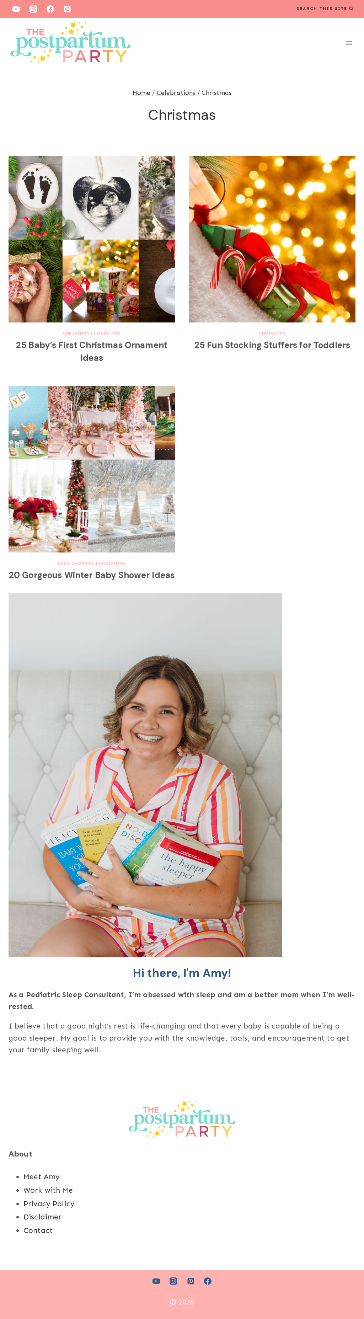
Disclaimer (42, 1217)
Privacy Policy (49, 1203)
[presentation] (92, 239)
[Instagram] (33, 8)
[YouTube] (16, 8)
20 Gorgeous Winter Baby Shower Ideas (92, 575)
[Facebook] (50, 8)
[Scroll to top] (345, 1290)
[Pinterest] (67, 8)
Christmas (76, 333)
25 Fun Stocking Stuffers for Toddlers (272, 345)
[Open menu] (348, 42)
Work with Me (48, 1190)
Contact (38, 1230)
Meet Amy (41, 1176)
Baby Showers (76, 563)
